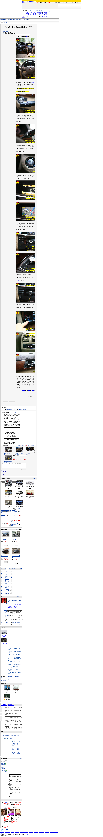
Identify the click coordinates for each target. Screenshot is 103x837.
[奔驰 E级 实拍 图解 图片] (30, 57)
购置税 (43, 16)
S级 (26, 36)
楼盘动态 (3, 735)
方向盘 (32, 82)
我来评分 (13, 524)
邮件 (69, 2)
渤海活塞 (3, 770)
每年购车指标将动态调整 (13, 672)
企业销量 (5, 620)
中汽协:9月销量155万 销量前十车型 (15, 617)
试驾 (5, 409)
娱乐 (45, 2)
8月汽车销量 (14, 619)
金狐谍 (9, 624)
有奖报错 (18, 515)
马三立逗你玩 (10, 802)
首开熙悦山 (14, 752)
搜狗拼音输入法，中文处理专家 (19, 459)
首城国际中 (14, 753)
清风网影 (10, 661)
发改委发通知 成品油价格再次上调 (14, 612)
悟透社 (13, 622)
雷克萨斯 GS (4, 556)
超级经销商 (17, 622)
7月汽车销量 (20, 619)
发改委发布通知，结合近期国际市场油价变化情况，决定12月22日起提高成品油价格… (14, 606)
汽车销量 (5, 617)
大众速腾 (7, 590)
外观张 (19, 445)
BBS (75, 2)
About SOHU (41, 832)
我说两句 (78, 2)
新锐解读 (15, 807)
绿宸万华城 (18, 745)
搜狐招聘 (17, 832)
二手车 (24, 19)
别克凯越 (7, 593)
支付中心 (12, 832)
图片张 (13, 521)
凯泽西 (7, 677)
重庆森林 (10, 651)
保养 (16, 19)
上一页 (23, 390)
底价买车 (27, 19)
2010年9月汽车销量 (8, 619)
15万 (4, 510)
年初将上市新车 (19, 506)
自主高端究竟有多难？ (16, 664)
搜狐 (23, 1)
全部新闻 (56, 832)
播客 (67, 2)
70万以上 (13, 510)
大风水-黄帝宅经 (9, 807)
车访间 (5, 610)
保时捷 (7, 679)
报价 (17, 523)
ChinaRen (26, 1)
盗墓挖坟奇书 (17, 804)
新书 (5, 807)
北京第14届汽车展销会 (9, 432)
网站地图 (52, 832)
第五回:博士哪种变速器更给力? (14, 613)
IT (51, 2)
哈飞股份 (3, 765)
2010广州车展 (16, 596)
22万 (6, 510)
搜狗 (24, 2)
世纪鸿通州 (18, 749)
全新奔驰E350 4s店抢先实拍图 (10, 439)
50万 (10, 510)
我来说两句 (5, 31)
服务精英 (5, 615)
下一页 (33, 390)
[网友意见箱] (4, 831)
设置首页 (2, 832)
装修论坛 (15, 735)
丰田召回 (11, 679)
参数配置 (5, 19)
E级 (25, 277)
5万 (18, 508)
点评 (14, 19)
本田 (11, 676)
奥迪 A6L (3, 539)
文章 (20, 19)
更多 (6, 771)
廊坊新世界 (14, 749)
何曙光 (9, 654)
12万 (2, 510)
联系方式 (31, 832)
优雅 (19, 378)
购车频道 (36, 10)
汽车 (53, 2)
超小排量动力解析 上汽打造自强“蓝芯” (13, 716)
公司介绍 (47, 832)
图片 (12, 19)
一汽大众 (8, 676)
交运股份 (3, 768)
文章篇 (18, 521)
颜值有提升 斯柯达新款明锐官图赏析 (12, 720)
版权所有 (27, 834)
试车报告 (51, 11)
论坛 (21, 19)
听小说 (5, 804)
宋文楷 (9, 648)
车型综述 (2, 19)
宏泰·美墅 (13, 748)
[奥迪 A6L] (5, 534)
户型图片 (12, 735)
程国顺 (9, 664)
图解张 (26, 445)
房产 (56, 2)
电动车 (3, 677)
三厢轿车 (7, 511)
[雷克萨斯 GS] (5, 551)
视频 (64, 2)
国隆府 (13, 747)
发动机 (32, 176)
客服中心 (26, 832)
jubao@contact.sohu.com (16, 835)
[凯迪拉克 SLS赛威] (16, 551)
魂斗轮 (55, 11)
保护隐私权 (36, 832)
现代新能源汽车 (11, 669)
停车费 (18, 679)
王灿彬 (9, 666)
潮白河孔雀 (14, 745)
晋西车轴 (3, 764)
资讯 (14, 523)
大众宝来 (7, 592)
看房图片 (9, 735)
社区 (20, 523)
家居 (59, 2)
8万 (20, 508)
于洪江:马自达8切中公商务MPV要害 (14, 610)
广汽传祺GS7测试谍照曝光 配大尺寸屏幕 (13, 727)
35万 (8, 510)
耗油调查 (17, 524)
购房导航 (6, 735)
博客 (72, 2)
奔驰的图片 (25, 409)
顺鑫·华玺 (18, 753)
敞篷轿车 (16, 511)
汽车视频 (18, 624)
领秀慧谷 (18, 743)
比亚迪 (15, 679)
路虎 (2, 679)
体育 (41, 2)
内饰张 (23, 445)
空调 (18, 375)
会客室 (5, 611)
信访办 (2, 624)
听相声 (5, 802)
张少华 (9, 658)
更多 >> (16, 412)
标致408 (6, 574)
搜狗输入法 (7, 832)
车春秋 (5, 612)
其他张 (30, 445)
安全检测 (14, 624)
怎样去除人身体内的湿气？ (10, 433)
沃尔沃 (4, 679)
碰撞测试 (9, 19)
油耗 (18, 19)
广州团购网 (15, 409)
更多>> (43, 10)
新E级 (20, 148)
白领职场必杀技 (10, 804)
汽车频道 (31, 10)
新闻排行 (4, 705)
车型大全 (4, 515)
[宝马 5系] (16, 534)
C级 (18, 280)
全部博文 (2, 833)
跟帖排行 (11, 705)
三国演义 (9, 808)
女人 (61, 2)
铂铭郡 (18, 748)
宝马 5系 (14, 539)
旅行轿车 (12, 511)
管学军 (9, 657)
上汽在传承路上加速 (16, 657)
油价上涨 (14, 676)
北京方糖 (13, 744)
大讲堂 (5, 603)
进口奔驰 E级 (6, 22)
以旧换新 (4, 680)
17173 (30, 1)
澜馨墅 (18, 744)
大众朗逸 (7, 589)
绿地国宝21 (14, 743)
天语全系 (20, 409)
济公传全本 (15, 802)
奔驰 (30, 116)
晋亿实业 (3, 763)
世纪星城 (18, 752)
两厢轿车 (3, 511)
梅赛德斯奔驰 (9, 409)
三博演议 (5, 613)
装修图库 (18, 735)
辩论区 (4, 474)
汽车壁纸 (24, 17)
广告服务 (22, 832)
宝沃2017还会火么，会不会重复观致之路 (13, 728)
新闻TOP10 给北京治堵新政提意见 (14, 611)
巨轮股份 (3, 767)
